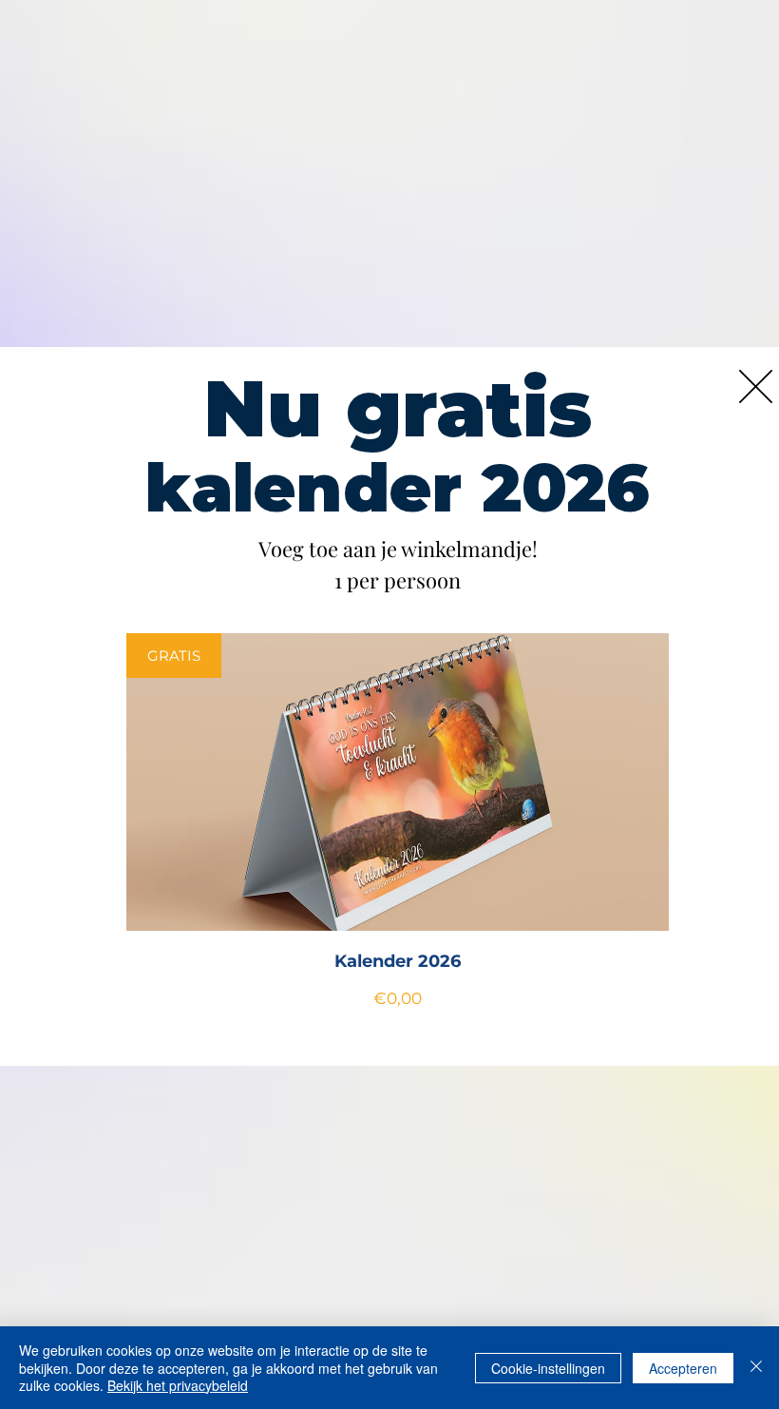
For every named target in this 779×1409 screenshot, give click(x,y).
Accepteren (683, 1368)
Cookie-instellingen (548, 1368)
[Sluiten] (756, 1367)
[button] (755, 386)
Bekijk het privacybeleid (177, 1385)
